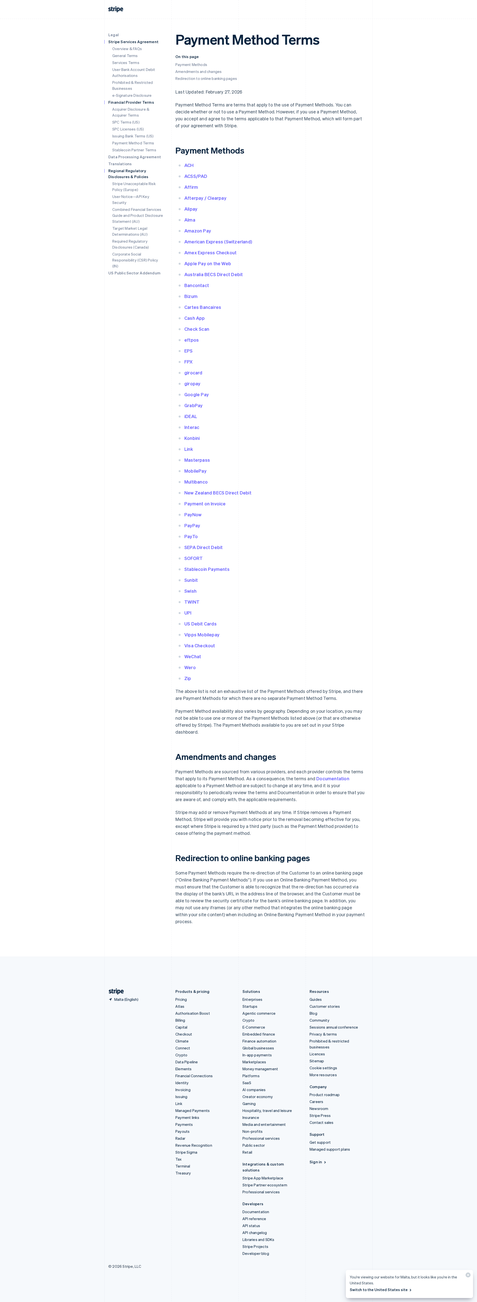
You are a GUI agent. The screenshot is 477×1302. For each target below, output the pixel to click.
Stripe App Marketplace (262, 1177)
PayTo (191, 536)
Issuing (181, 1096)
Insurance (250, 1117)
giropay (192, 383)
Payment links (187, 1117)
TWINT (191, 602)
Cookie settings (323, 1067)
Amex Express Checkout (210, 252)
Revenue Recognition (193, 1145)
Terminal (182, 1166)
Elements (183, 1068)
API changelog (254, 1232)
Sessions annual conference (334, 1027)
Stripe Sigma (186, 1152)
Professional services (261, 1138)
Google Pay (196, 394)
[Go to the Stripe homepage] (114, 991)
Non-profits (252, 1131)
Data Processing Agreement (134, 156)
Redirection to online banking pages (206, 78)
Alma (189, 220)
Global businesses (258, 1047)
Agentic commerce (259, 1013)
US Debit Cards (200, 623)
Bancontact (196, 285)
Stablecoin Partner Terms (134, 149)
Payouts (182, 1131)
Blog (313, 1013)
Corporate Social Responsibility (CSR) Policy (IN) (135, 260)
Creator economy (257, 1096)
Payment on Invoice (205, 503)
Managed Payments (192, 1110)
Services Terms (125, 62)
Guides (316, 999)
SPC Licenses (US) (128, 129)
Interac (191, 427)
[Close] (467, 1276)
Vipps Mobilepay (201, 634)
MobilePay (195, 471)
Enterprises (252, 999)
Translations (120, 163)
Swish (190, 591)
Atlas (179, 1006)
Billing (180, 1020)
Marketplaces (254, 1061)
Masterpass (197, 460)
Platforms (251, 1075)
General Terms (125, 55)
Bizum (191, 296)
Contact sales (322, 1122)
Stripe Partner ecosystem (264, 1184)
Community (319, 1020)
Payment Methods (191, 64)
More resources (323, 1074)
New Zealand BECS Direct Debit (217, 492)
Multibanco (196, 482)
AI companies (254, 1089)
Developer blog (255, 1253)
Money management (260, 1068)
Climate (182, 1041)
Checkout (183, 1034)
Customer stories (325, 1006)
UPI (188, 613)
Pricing (181, 999)
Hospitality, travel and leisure (267, 1110)
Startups (250, 1006)
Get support (320, 1142)
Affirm (191, 187)
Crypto (181, 1054)
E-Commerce (253, 1027)
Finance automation (259, 1041)
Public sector (253, 1145)
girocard (193, 372)
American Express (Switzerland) (218, 241)
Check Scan (196, 329)
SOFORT (193, 558)
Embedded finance (258, 1034)
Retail (247, 1152)
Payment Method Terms (133, 142)
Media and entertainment (264, 1124)
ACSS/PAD (195, 176)
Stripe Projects (255, 1246)
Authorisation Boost (192, 1013)
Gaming (249, 1103)
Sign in (316, 1161)
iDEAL (190, 416)
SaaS (246, 1082)
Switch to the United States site (379, 1289)
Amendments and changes (198, 71)
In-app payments (257, 1054)
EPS (188, 351)
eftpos (191, 340)
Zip (187, 678)
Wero (190, 667)
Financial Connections (194, 1075)
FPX (188, 361)
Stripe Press (320, 1115)
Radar (180, 1138)
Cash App (194, 318)
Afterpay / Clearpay (205, 198)
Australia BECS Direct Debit (213, 274)
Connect (182, 1047)
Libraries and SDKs (258, 1239)
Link (188, 449)
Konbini (192, 438)
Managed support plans (330, 1149)
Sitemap (317, 1060)
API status (251, 1225)
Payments (184, 1124)
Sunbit (191, 580)
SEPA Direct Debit (203, 547)
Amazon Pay (197, 230)
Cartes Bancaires (202, 307)
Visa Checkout (199, 645)
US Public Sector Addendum (134, 272)
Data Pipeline (186, 1061)
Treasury (183, 1173)
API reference (254, 1218)
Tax (178, 1159)
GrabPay (193, 405)
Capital (181, 1027)
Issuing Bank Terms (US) (133, 135)
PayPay (192, 525)
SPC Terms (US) (126, 122)
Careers (316, 1101)
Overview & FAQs (127, 48)
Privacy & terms (323, 1034)
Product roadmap (325, 1094)
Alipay (190, 209)
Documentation (332, 778)
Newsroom (319, 1108)
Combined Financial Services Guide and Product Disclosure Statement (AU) (137, 215)
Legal (113, 34)
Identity (182, 1082)
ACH (189, 165)
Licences (317, 1053)
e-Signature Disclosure (132, 95)
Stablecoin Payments (207, 569)
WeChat (192, 656)
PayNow (192, 514)
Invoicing (183, 1089)
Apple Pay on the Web (207, 263)
